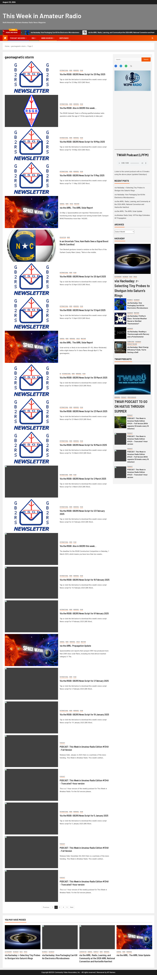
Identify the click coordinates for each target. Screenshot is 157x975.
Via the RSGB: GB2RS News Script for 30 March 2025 (83, 377)
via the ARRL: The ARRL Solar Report (76, 207)
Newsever (100, 972)
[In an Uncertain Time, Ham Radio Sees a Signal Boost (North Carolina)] (31, 246)
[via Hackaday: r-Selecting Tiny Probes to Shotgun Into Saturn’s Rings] (132, 259)
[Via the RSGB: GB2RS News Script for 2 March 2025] (31, 482)
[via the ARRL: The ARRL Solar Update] (134, 937)
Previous (46, 907)
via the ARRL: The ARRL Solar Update (128, 211)
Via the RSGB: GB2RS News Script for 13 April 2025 (83, 310)
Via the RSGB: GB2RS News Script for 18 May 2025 (82, 141)
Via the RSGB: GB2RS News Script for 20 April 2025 (83, 276)
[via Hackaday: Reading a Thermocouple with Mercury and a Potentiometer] (120, 333)
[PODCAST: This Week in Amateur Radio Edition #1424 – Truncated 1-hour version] (120, 439)
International (64, 70)
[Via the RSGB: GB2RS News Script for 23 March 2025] (31, 414)
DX (60, 373)
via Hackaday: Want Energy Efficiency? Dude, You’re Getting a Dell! (137, 349)
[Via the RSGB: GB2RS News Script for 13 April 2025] (31, 313)
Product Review (132, 344)
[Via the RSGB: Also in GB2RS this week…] (31, 111)
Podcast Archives (17, 38)
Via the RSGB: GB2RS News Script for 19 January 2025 (84, 714)
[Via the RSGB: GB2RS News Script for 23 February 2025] (31, 515)
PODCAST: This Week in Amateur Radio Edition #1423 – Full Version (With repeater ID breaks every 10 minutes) (138, 456)
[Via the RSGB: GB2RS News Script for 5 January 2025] (31, 818)
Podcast (62, 742)
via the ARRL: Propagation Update (75, 645)
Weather (76, 203)
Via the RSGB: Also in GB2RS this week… (78, 108)
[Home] (5, 38)
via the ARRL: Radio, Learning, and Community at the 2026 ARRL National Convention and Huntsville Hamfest (99, 32)
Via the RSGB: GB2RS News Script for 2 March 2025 (83, 478)
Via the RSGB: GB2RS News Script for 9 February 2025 (84, 613)
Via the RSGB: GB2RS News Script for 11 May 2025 (82, 175)
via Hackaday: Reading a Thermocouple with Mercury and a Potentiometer (138, 334)
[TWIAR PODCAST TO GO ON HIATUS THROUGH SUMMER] (132, 379)
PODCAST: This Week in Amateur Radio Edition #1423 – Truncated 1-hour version (137, 473)
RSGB (81, 70)
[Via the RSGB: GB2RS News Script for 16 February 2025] (31, 583)
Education (63, 237)
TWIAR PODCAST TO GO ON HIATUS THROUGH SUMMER (130, 406)
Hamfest (96, 951)
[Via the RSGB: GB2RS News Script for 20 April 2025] (31, 279)
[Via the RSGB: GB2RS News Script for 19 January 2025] (31, 717)
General (62, 203)
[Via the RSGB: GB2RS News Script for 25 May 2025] (31, 77)
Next (71, 907)
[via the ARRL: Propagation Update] (31, 650)
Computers (130, 341)
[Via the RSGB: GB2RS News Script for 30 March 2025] (31, 380)
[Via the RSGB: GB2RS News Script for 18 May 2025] (31, 145)
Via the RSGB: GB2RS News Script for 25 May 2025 (82, 74)
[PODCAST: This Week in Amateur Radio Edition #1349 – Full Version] (31, 751)
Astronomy (118, 276)
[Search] (152, 38)
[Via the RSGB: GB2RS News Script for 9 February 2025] (31, 616)
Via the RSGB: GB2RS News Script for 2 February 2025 (84, 680)
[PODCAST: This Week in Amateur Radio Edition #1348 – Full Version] (31, 852)
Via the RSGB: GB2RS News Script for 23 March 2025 (83, 411)
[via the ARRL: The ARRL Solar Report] (31, 212)
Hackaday (125, 276)
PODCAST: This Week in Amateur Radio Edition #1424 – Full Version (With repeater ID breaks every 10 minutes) (138, 423)
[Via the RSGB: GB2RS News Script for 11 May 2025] (31, 178)
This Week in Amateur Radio (42, 15)
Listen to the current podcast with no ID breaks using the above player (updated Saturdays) (131, 173)
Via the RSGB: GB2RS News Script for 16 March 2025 (83, 444)
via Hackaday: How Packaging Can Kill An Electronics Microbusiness (137, 305)
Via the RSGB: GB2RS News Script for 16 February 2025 (84, 579)
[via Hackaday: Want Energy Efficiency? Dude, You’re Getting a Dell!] (120, 347)
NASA (130, 276)
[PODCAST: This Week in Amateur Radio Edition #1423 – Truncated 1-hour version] (120, 472)
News (70, 70)
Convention (83, 951)
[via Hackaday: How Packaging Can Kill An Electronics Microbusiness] (120, 304)
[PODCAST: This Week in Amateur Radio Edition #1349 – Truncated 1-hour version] (31, 785)
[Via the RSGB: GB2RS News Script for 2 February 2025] (31, 684)
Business (130, 299)
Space (71, 203)
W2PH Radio (64, 38)
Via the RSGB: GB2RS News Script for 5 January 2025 (84, 815)
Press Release (132, 397)
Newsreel (76, 70)
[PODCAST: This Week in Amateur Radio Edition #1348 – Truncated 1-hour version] (31, 886)
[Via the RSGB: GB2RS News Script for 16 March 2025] (31, 448)
